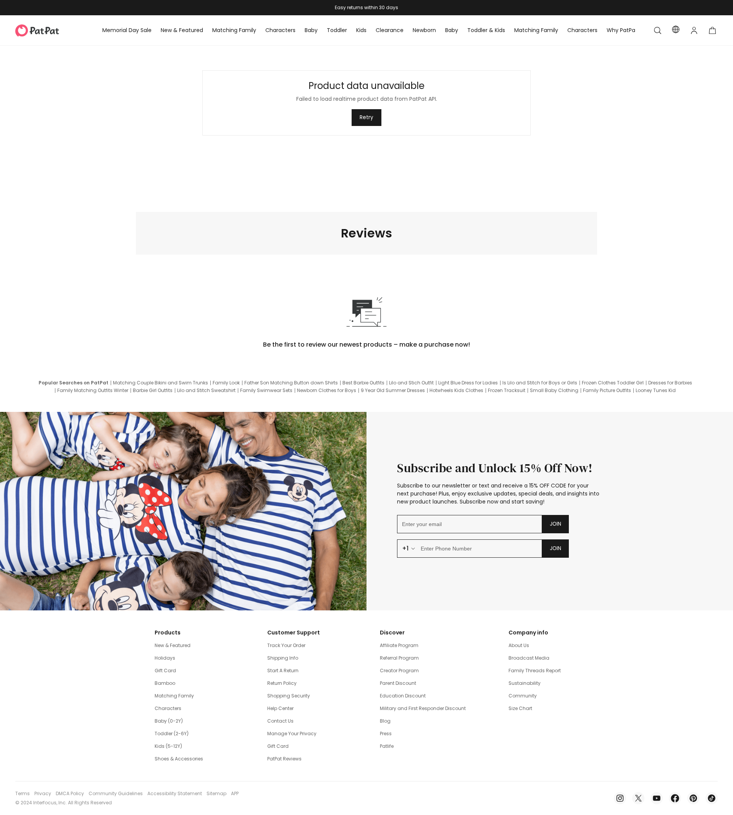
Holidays (165, 658)
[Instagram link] (620, 798)
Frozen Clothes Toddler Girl (613, 383)
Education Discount (403, 695)
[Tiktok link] (712, 798)
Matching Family (174, 695)
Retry (366, 117)
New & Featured (173, 645)
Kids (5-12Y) (168, 746)
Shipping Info (282, 658)
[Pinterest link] (693, 798)
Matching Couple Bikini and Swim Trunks (160, 383)
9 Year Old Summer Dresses (393, 390)
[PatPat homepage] (49, 30)
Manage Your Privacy (291, 733)
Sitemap (216, 794)
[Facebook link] (675, 798)
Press (386, 733)
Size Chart (520, 708)
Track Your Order (286, 645)
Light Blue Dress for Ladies (468, 383)
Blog (385, 721)
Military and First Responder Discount (423, 708)
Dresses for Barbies (670, 383)
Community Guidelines (116, 794)
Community (523, 695)
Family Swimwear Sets (266, 390)
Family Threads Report (535, 670)
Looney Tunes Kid (656, 390)
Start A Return (283, 670)
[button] (657, 30)
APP (235, 794)
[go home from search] (657, 30)
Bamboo (165, 683)
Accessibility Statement (174, 794)
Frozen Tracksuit (506, 390)
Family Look (226, 383)
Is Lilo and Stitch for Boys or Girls (539, 383)
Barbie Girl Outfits (153, 390)
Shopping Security (288, 695)
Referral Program (399, 658)
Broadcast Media (529, 658)
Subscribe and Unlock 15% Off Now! (495, 468)
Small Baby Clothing (554, 390)
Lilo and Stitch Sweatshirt (206, 390)
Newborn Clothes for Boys (326, 390)
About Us (519, 645)
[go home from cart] (712, 30)
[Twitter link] (638, 798)
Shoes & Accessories (179, 758)
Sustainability (525, 683)
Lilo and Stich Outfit (411, 383)
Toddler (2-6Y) (172, 733)
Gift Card (165, 670)
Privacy (42, 794)
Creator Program (399, 670)
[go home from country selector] (675, 30)
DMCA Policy (70, 794)
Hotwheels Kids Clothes (456, 390)
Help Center (280, 708)
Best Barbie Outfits (363, 383)
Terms (22, 794)
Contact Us (280, 721)
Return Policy (282, 683)
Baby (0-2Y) (169, 721)
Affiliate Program (399, 645)
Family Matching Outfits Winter (92, 390)
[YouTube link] (657, 798)
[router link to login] (694, 30)
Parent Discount (398, 683)
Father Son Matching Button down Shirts (291, 383)
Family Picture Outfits (607, 390)
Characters (168, 708)
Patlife (387, 746)
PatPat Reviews (284, 758)
